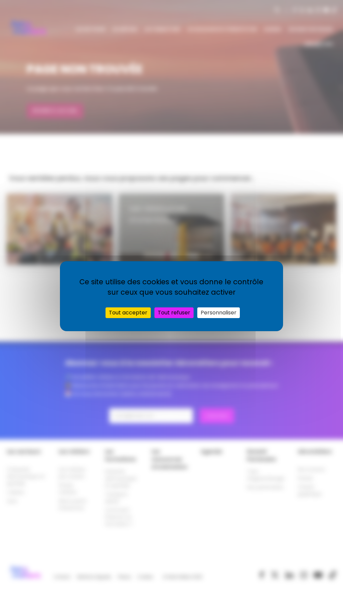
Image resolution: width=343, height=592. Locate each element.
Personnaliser (218, 312)
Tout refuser (174, 312)
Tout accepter (128, 312)
